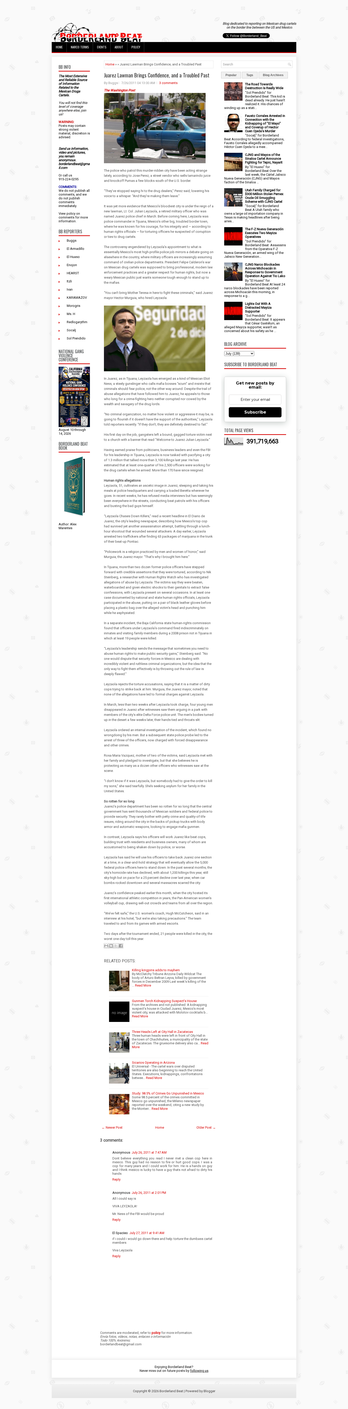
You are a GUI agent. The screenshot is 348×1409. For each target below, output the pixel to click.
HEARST (73, 273)
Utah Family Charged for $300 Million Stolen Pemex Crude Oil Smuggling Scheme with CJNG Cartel (264, 195)
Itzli (69, 281)
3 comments (168, 83)
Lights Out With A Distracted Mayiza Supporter (258, 307)
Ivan (70, 289)
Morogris (73, 306)
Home (59, 47)
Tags (249, 75)
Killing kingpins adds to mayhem (156, 970)
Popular (231, 75)
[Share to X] (115, 945)
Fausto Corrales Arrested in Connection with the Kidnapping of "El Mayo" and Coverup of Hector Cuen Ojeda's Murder (265, 123)
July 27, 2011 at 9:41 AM (146, 1233)
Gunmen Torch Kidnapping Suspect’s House (164, 1001)
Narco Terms (80, 47)
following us (199, 1371)
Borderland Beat (171, 1391)
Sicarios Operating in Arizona (153, 1062)
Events (101, 47)
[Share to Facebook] (120, 945)
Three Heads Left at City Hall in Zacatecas (162, 1032)
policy (70, 213)
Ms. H (71, 314)
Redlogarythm (77, 322)
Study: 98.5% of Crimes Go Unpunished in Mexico (168, 1093)
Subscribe (255, 412)
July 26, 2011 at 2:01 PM (149, 1193)
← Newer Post (112, 1127)
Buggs (71, 240)
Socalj (71, 330)
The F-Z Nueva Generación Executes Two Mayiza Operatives (264, 233)
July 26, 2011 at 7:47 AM (149, 1152)
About (119, 47)
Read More (143, 985)
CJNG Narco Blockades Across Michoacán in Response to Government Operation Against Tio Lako (265, 270)
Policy (135, 47)
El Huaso (73, 257)
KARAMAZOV (77, 297)
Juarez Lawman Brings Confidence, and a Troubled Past (156, 75)
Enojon (72, 265)
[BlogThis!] (111, 945)
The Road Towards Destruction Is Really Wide (264, 86)
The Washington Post (119, 90)
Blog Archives (273, 75)
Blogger (209, 1391)
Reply (116, 1179)
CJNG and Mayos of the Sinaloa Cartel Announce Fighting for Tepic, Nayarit (264, 158)
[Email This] (106, 945)
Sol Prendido (76, 338)
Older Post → (206, 1127)
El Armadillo (75, 249)
